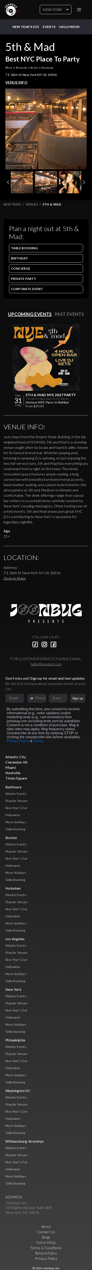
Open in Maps (15, 578)
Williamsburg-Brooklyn (24, 1141)
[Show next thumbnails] (84, 182)
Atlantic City (15, 757)
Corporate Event (27, 289)
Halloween (69, 27)
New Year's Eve (26, 27)
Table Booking (24, 248)
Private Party (23, 279)
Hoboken (13, 888)
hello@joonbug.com (46, 664)
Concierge (20, 268)
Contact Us (46, 1232)
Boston (11, 837)
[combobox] (30, 698)
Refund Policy (46, 1253)
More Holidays (15, 822)
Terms (38, 741)
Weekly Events (16, 793)
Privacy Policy (18, 741)
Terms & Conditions (45, 1248)
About (46, 1226)
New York (52, 9)
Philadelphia (15, 1040)
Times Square (16, 778)
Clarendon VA (16, 762)
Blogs (46, 1237)
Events (49, 27)
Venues (32, 204)
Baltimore (13, 787)
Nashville (13, 773)
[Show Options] (63, 698)
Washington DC (18, 1090)
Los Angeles (15, 939)
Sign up (77, 698)
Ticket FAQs (46, 1242)
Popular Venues (16, 801)
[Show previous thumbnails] (8, 182)
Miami (10, 767)
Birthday (19, 258)
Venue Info (16, 82)
